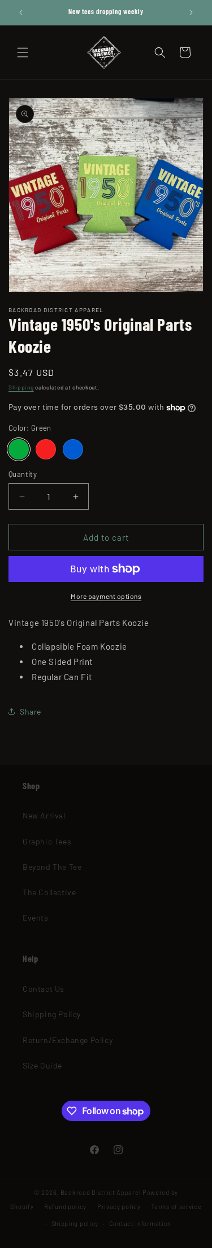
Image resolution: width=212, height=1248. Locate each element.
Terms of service (176, 1206)
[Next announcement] (191, 12)
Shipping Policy (52, 1014)
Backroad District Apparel (100, 1192)
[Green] (18, 449)
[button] (22, 52)
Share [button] (30, 711)
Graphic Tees (47, 841)
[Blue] (73, 449)
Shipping (21, 387)
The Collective (49, 892)
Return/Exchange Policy (68, 1040)
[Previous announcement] (20, 12)
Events (36, 917)
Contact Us (43, 988)
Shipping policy (75, 1223)
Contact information (140, 1223)
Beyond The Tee (52, 867)
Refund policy (65, 1206)
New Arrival (44, 815)
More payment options (106, 596)
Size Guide (42, 1065)
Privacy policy (119, 1206)
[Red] (46, 449)
